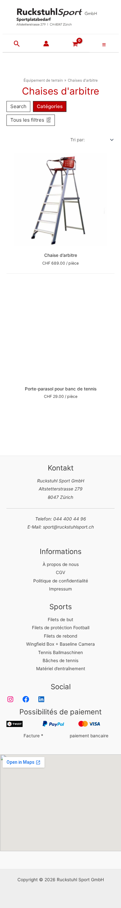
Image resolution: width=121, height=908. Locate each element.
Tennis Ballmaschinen (60, 652)
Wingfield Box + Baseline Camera (60, 644)
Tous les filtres (27, 120)
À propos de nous (61, 564)
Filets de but (60, 619)
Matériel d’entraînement (60, 668)
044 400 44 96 (69, 518)
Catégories (50, 106)
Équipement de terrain (43, 80)
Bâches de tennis (60, 660)
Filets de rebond (60, 636)
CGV (60, 572)
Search (18, 106)
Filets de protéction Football (60, 627)
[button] (17, 44)
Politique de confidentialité (60, 580)
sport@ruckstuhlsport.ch (68, 527)
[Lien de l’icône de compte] (46, 43)
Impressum (60, 588)
